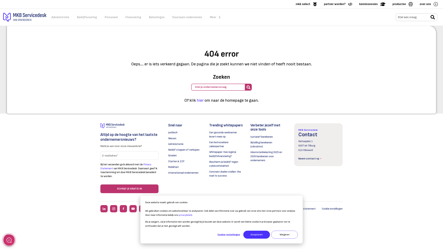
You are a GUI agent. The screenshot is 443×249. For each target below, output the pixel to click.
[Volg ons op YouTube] (133, 208)
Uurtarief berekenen (261, 137)
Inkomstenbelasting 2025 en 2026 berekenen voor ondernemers (266, 156)
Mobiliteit (173, 167)
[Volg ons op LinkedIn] (104, 208)
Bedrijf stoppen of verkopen (184, 149)
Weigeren (285, 234)
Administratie (175, 144)
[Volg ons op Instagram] (113, 208)
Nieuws (172, 138)
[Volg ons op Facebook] (123, 208)
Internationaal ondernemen (183, 172)
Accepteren (257, 234)
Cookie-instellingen (229, 234)
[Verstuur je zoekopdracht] (433, 17)
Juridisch (173, 132)
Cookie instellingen (332, 208)
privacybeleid (185, 215)
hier (200, 100)
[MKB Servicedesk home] (129, 125)
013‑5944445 (305, 150)
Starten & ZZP (176, 161)
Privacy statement (305, 208)
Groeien (172, 155)
